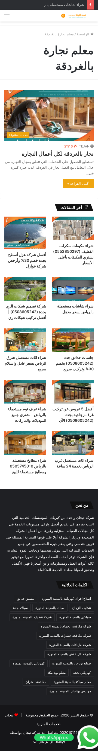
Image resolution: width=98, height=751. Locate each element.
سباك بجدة (20, 608)
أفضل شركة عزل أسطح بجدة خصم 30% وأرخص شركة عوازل (27, 260)
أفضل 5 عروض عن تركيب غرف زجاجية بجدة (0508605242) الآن (73, 415)
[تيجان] (72, 16)
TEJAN (84, 146)
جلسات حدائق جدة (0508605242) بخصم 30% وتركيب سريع (75, 363)
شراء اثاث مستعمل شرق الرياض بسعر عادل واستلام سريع (25, 363)
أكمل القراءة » (78, 183)
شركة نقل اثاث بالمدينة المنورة (70, 645)
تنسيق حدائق (25, 598)
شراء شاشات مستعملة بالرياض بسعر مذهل (51, 4)
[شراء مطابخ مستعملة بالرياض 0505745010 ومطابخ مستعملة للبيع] (25, 443)
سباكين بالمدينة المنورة (75, 617)
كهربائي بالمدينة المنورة (29, 663)
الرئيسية (83, 34)
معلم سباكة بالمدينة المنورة (72, 682)
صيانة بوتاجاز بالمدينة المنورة (71, 663)
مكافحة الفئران (36, 682)
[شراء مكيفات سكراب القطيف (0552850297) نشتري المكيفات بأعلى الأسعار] (73, 228)
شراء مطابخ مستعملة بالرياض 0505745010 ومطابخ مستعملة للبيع (28, 466)
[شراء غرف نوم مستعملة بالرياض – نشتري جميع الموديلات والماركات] (25, 392)
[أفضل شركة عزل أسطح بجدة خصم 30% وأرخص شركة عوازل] (25, 233)
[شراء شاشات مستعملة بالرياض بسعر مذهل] (73, 289)
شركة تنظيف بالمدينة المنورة (32, 617)
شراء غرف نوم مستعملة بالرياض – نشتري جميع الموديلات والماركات (27, 415)
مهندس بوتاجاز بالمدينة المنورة (70, 691)
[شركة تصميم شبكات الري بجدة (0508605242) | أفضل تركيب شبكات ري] (25, 289)
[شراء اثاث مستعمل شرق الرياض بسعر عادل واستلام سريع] (25, 340)
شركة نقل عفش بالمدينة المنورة (69, 654)
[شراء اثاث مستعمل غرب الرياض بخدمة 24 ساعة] (73, 443)
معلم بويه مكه (56, 672)
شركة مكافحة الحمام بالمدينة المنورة (66, 626)
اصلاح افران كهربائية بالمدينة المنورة (66, 598)
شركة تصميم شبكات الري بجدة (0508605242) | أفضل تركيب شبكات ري (26, 312)
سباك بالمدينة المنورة (50, 608)
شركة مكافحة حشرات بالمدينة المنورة (65, 635)
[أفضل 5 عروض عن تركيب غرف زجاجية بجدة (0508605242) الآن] (73, 392)
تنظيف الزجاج (81, 608)
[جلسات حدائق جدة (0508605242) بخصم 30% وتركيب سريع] (73, 340)
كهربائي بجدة (82, 672)
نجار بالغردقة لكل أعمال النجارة (58, 153)
